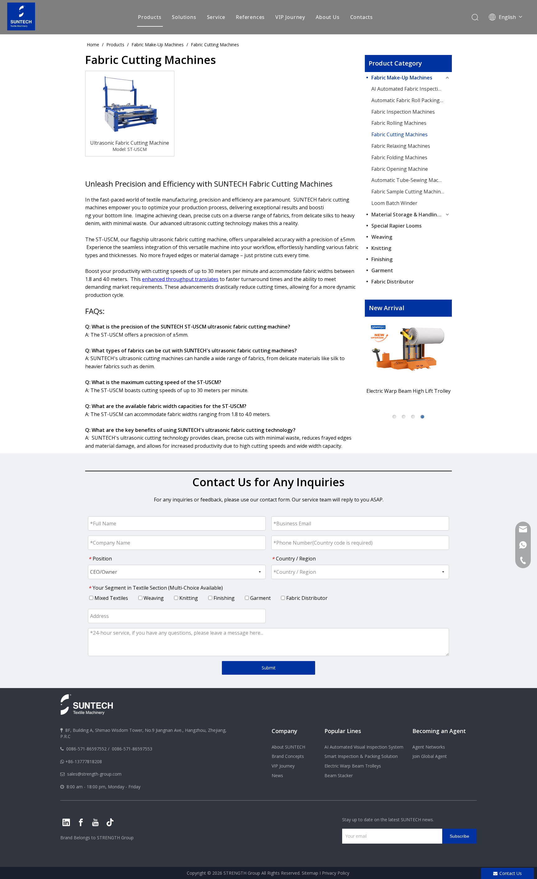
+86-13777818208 (83, 761)
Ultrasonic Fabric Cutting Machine (129, 143)
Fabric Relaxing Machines (400, 146)
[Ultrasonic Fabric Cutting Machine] (129, 104)
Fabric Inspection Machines (403, 111)
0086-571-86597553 (132, 749)
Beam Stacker (338, 775)
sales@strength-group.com (94, 774)
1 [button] (394, 417)
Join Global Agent (429, 756)
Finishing (381, 259)
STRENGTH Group (115, 837)
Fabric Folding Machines (399, 157)
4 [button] (422, 417)
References (250, 17)
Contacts (361, 17)
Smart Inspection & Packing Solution (361, 756)
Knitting (381, 248)
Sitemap (310, 873)
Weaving (381, 236)
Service (216, 17)
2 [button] (404, 417)
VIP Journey (290, 17)
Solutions (184, 17)
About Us (327, 17)
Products (149, 17)
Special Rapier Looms (396, 225)
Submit (269, 668)
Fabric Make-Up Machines (401, 77)
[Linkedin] (66, 822)
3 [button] (413, 417)
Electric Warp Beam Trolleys (352, 766)
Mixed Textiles (110, 598)
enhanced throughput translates (180, 279)
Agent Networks (428, 747)
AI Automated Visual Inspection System (363, 747)
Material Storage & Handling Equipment (410, 214)
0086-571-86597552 (86, 749)
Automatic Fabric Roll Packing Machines (410, 100)
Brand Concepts (288, 756)
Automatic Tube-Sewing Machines (410, 180)
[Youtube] (95, 822)
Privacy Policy (335, 873)
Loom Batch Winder (394, 203)
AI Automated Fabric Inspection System (410, 88)
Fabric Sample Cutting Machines (408, 191)
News (277, 775)
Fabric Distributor (392, 281)
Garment (382, 270)
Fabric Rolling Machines (398, 123)
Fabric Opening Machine (399, 168)
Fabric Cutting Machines (399, 134)
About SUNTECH (288, 747)
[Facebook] (81, 822)
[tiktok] (110, 822)
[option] (408, 361)
